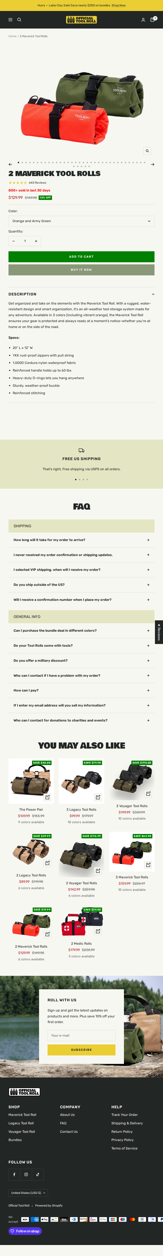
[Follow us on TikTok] (38, 1174)
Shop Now (119, 5)
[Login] (143, 20)
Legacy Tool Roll (21, 1123)
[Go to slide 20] (91, 162)
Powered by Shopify (49, 1205)
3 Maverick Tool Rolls (132, 877)
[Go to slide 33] (140, 162)
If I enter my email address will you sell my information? (59, 705)
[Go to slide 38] (85, 166)
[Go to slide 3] (26, 162)
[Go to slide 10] (52, 162)
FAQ (63, 1123)
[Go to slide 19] (87, 162)
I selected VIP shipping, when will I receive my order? (57, 570)
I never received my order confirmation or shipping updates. (63, 555)
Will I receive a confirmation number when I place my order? (62, 600)
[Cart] (152, 20)
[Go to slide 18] (83, 162)
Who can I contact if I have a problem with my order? (57, 676)
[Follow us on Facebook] (14, 1174)
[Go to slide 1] (18, 162)
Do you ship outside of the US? (39, 585)
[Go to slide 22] (98, 162)
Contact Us (69, 1132)
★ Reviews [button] (159, 632)
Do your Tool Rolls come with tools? (43, 646)
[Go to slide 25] (110, 162)
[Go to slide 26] (114, 162)
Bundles (15, 1140)
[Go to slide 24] (106, 162)
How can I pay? (26, 690)
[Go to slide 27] (117, 162)
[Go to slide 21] (95, 162)
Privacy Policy (122, 1140)
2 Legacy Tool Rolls (31, 875)
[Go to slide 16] (75, 162)
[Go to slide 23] (102, 162)
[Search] (19, 20)
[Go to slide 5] (33, 162)
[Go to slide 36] (77, 166)
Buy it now (81, 270)
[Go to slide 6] (37, 162)
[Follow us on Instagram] (26, 1174)
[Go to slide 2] (22, 162)
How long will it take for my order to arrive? (49, 540)
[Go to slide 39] (89, 166)
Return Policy (122, 1132)
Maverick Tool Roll (22, 1115)
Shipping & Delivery (127, 1123)
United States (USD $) (26, 1193)
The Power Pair (31, 810)
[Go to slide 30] (129, 162)
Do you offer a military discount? (40, 661)
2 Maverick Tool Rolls (31, 946)
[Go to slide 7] (41, 162)
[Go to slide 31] (133, 162)
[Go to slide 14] (68, 162)
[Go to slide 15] (72, 162)
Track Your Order (124, 1115)
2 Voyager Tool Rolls (81, 883)
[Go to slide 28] (121, 162)
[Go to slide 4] (30, 162)
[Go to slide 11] (56, 162)
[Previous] (10, 164)
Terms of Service (124, 1148)
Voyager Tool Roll (21, 1132)
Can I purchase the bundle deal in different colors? (55, 631)
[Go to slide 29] (125, 162)
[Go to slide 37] (81, 166)
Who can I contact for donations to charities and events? (60, 720)
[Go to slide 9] (49, 162)
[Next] (153, 164)
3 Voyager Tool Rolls (132, 806)
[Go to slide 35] (73, 166)
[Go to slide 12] (60, 162)
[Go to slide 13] (64, 162)
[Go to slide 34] (144, 162)
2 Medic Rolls (81, 944)
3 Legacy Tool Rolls (81, 810)
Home (12, 36)
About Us (67, 1115)
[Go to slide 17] (79, 162)
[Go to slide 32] (137, 162)
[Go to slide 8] (45, 162)
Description (22, 294)
